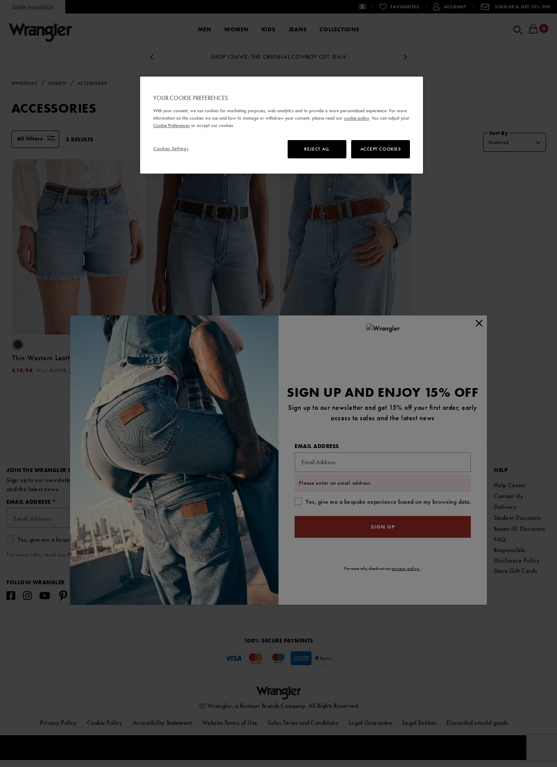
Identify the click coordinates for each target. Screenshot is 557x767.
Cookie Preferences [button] (171, 125)
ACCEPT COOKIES (380, 149)
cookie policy (356, 118)
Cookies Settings (170, 148)
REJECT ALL (316, 149)
